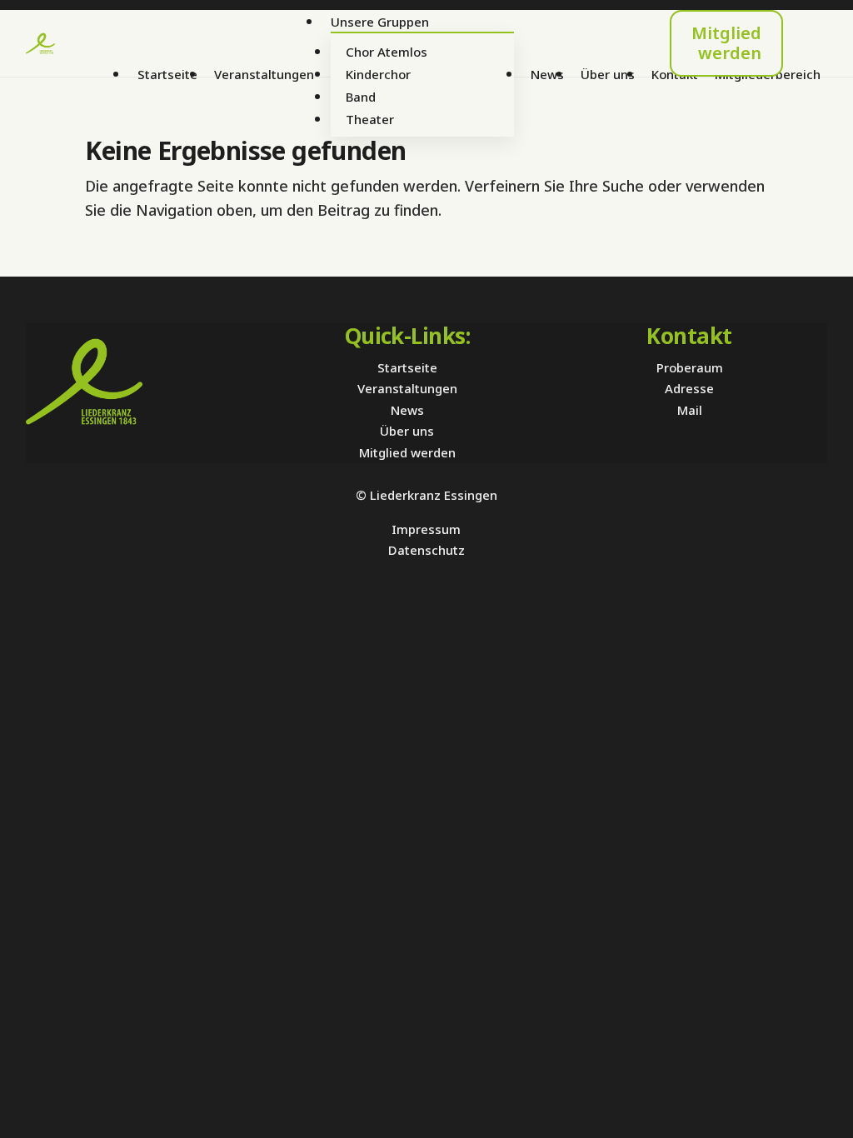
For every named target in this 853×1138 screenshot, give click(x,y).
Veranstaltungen (264, 74)
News (547, 74)
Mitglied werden (726, 43)
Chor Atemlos (386, 51)
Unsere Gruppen (380, 21)
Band (361, 96)
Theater (370, 119)
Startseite (167, 74)
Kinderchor (378, 74)
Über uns (608, 74)
